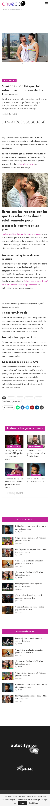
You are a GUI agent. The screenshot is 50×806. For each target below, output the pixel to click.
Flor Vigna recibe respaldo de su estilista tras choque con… (31, 551)
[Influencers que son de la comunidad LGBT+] (36, 469)
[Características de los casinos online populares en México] (7, 610)
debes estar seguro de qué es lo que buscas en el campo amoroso (25, 283)
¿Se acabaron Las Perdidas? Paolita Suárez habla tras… (29, 574)
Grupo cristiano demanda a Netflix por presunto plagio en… (30, 539)
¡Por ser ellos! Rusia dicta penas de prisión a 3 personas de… (29, 597)
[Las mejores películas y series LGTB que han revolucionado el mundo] (14, 441)
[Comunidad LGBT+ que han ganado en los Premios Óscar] (36, 441)
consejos (11, 398)
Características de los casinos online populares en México (29, 608)
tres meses (16, 401)
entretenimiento (9, 80)
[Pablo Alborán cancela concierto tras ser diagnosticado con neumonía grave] (7, 529)
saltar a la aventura (26, 164)
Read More (33, 803)
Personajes (36, 475)
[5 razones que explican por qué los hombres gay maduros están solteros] (14, 469)
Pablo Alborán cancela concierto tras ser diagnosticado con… (31, 528)
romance (39, 398)
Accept (22, 803)
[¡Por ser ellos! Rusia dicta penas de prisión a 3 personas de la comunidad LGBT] (7, 598)
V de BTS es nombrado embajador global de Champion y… (29, 562)
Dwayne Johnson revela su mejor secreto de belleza (28, 585)
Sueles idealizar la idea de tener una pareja (21, 234)
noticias (20, 398)
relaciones (29, 398)
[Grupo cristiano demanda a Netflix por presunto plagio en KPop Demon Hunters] (7, 541)
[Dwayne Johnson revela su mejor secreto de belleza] (7, 587)
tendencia (6, 401)
